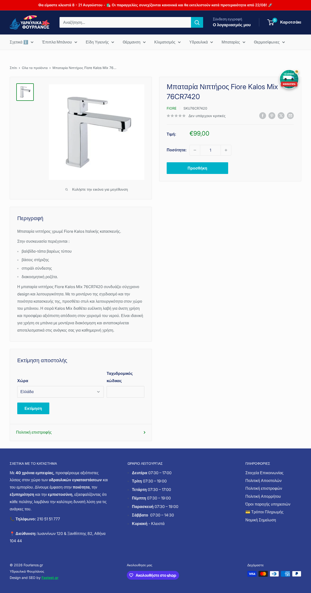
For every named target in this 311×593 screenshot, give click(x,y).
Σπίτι (13, 68)
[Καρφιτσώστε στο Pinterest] (271, 115)
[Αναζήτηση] (197, 22)
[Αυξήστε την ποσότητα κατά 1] (226, 150)
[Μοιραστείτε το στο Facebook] (262, 115)
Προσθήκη (197, 168)
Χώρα (22, 380)
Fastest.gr (50, 578)
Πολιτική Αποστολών (263, 480)
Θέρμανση (131, 42)
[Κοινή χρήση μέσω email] (290, 115)
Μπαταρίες (231, 42)
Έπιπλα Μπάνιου (57, 42)
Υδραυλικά (198, 42)
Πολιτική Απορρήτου (263, 496)
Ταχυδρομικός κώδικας (120, 377)
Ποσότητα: (177, 149)
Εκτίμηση (33, 408)
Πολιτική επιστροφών (263, 488)
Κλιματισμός (164, 42)
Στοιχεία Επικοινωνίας (264, 472)
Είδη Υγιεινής (97, 42)
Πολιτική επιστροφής (34, 432)
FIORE (171, 108)
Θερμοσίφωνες (267, 42)
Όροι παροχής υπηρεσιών (267, 504)
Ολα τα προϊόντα (35, 68)
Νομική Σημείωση (260, 519)
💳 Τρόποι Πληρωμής (264, 511)
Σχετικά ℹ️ (19, 42)
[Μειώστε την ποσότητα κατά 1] (195, 150)
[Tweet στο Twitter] (281, 115)
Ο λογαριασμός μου (232, 24)
